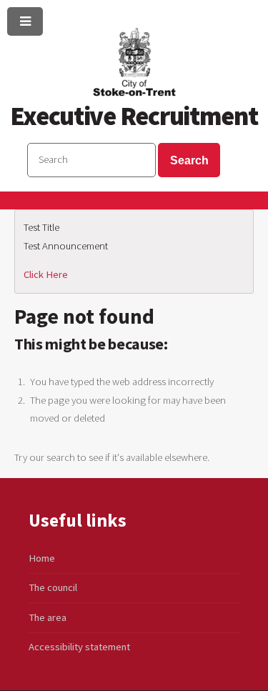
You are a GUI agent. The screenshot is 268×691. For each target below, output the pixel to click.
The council (53, 587)
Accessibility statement (79, 646)
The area (47, 617)
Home (42, 558)
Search (189, 160)
